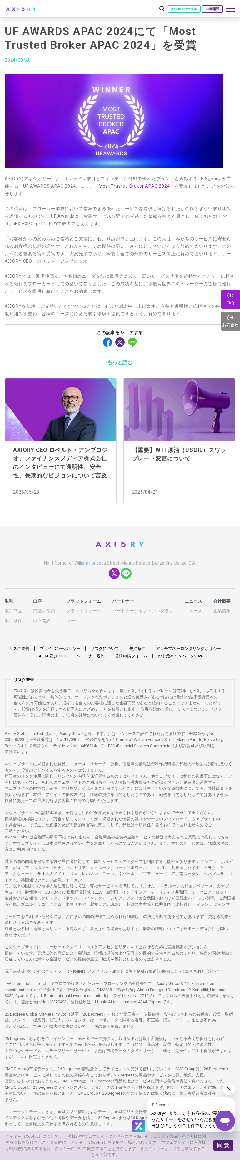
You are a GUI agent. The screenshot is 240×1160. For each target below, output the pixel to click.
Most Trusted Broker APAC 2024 (134, 186)
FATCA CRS (51, 656)
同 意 (223, 1145)
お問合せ (231, 321)
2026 (180, 656)
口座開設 (212, 9)
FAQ (230, 303)
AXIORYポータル (184, 9)
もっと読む (120, 362)
